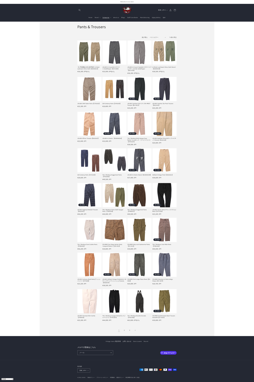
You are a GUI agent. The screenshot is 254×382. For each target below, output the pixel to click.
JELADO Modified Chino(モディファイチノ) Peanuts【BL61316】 (164, 139)
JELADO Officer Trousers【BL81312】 (88, 138)
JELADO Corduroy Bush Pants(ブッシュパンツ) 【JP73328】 (88, 280)
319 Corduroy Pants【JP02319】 (111, 103)
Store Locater (137, 341)
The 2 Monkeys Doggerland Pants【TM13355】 (112, 175)
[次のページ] (135, 330)
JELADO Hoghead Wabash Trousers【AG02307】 (87, 210)
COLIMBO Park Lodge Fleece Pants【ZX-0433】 (139, 280)
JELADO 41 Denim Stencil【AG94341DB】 (139, 175)
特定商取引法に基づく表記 (133, 377)
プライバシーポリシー (102, 377)
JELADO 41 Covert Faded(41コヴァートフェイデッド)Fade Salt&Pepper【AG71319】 (139, 68)
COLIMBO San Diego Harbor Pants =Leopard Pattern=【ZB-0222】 (112, 245)
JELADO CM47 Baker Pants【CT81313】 (88, 103)
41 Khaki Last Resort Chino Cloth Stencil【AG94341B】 (164, 68)
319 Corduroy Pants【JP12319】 (86, 175)
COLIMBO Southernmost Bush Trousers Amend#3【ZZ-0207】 (163, 316)
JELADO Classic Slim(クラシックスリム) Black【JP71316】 (164, 210)
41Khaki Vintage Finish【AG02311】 (162, 175)
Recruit (146, 341)
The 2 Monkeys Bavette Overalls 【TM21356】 (136, 316)
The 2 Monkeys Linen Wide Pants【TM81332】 (161, 245)
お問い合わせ (127, 341)
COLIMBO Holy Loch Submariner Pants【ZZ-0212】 (138, 245)
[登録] (111, 352)
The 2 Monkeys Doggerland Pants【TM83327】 (137, 210)
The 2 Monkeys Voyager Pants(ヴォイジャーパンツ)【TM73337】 (113, 316)
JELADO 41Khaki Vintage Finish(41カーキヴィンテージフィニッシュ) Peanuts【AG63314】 (114, 281)
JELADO (83, 377)
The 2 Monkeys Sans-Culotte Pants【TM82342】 (87, 245)
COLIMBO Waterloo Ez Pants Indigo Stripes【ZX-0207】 (162, 280)
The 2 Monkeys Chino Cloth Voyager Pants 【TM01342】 (112, 210)
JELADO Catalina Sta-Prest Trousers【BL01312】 (162, 104)
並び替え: (145, 37)
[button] (79, 10)
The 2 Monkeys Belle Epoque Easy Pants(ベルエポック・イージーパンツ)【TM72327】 (138, 140)
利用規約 (112, 377)
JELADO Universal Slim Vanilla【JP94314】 (86, 316)
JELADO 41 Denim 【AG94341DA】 (112, 138)
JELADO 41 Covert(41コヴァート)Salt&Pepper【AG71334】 (111, 68)
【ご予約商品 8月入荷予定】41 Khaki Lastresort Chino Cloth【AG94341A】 (88, 68)
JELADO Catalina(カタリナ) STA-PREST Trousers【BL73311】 (138, 104)
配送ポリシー (120, 377)
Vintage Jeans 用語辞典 (113, 341)
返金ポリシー (91, 377)
